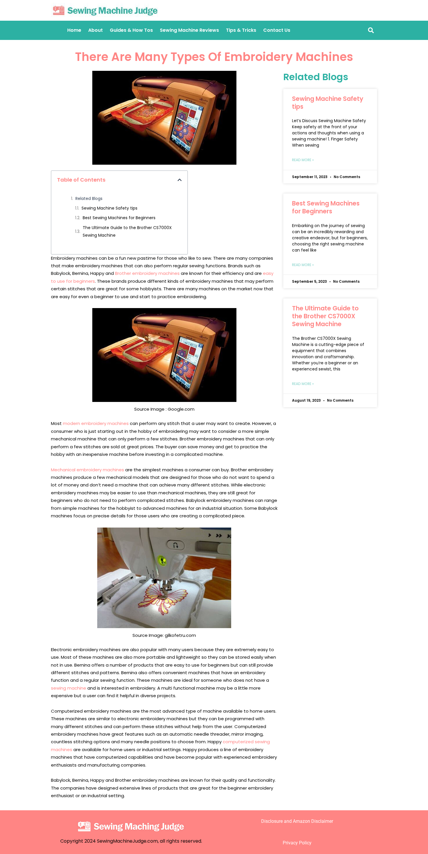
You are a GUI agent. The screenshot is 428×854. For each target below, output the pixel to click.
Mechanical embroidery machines (87, 470)
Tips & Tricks (241, 30)
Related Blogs (88, 198)
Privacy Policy (297, 843)
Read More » (303, 159)
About (95, 30)
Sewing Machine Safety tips (109, 208)
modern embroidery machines (96, 423)
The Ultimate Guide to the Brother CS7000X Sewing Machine (127, 231)
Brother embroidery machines (147, 273)
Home (74, 30)
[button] (180, 180)
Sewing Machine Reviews (189, 30)
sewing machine (68, 688)
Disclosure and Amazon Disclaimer (297, 821)
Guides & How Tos (131, 30)
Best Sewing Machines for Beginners (119, 218)
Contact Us (276, 30)
